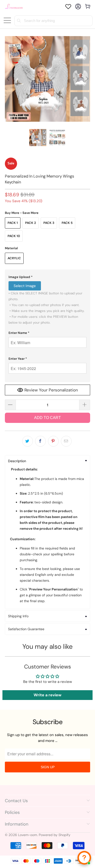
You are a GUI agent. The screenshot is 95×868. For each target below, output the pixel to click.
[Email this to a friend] (66, 441)
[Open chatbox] (84, 858)
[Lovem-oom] (14, 6)
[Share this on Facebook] (40, 441)
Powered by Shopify (54, 835)
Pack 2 (30, 223)
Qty (8, 395)
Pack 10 (14, 236)
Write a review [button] (47, 695)
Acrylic (14, 258)
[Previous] (8, 79)
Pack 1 (13, 223)
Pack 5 (67, 223)
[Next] (86, 79)
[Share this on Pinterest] (53, 441)
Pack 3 (48, 223)
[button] (48, 277)
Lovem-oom (27, 835)
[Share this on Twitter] (27, 441)
